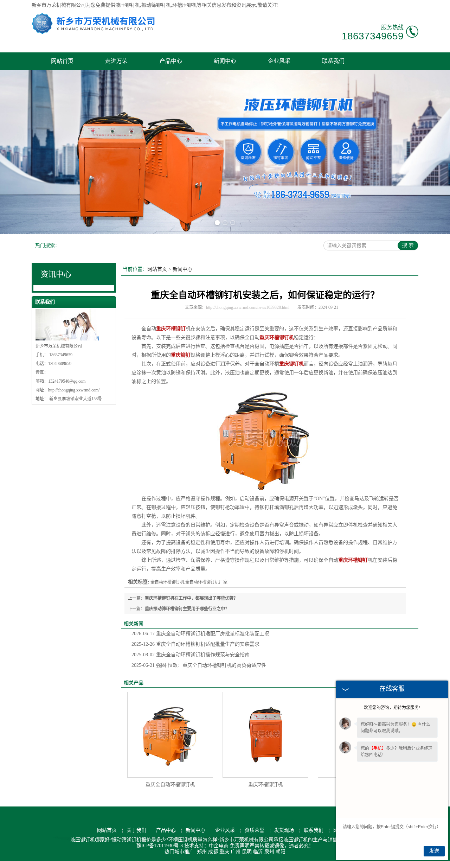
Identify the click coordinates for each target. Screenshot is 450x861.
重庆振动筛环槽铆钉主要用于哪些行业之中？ (187, 608)
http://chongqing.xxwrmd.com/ (73, 390)
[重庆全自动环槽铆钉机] (170, 735)
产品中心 (171, 61)
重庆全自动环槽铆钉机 (170, 784)
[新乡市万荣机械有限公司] (93, 32)
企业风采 (279, 61)
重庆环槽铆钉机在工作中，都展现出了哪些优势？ (191, 598)
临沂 (258, 851)
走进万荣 (116, 61)
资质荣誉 (254, 830)
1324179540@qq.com (66, 381)
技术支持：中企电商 (206, 845)
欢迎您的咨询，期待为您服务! (392, 707)
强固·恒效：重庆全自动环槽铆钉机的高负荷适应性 (198, 665)
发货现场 (284, 830)
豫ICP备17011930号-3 (159, 845)
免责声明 (240, 845)
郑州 (202, 851)
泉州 (269, 851)
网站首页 (62, 61)
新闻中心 (225, 61)
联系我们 (333, 61)
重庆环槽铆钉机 (265, 784)
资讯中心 (55, 274)
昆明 (247, 851)
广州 (235, 851)
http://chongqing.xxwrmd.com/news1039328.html (247, 307)
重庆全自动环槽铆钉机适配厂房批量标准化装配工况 (200, 633)
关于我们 (136, 830)
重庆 (224, 851)
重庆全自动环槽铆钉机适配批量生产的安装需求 (195, 644)
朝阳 (280, 851)
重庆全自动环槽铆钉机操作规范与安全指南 (190, 654)
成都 (213, 851)
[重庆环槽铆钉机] (265, 735)
